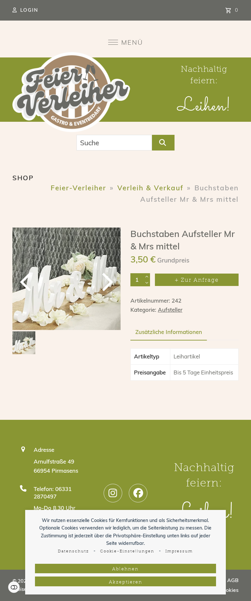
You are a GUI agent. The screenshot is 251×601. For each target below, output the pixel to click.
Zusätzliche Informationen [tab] (168, 331)
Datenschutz (73, 551)
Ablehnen (125, 569)
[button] (125, 42)
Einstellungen (14, 587)
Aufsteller (170, 309)
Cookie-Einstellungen (127, 551)
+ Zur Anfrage (197, 280)
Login (29, 10)
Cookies (229, 590)
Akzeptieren (125, 582)
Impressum (179, 551)
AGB (233, 580)
